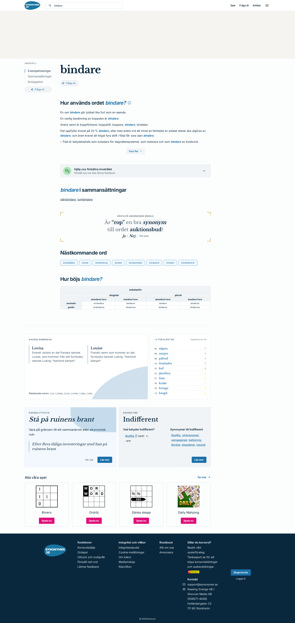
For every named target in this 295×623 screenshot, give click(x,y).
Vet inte (144, 235)
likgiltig (129, 436)
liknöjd (175, 444)
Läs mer (104, 459)
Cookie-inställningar (131, 552)
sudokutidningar (203, 566)
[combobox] (86, 5)
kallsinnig (195, 440)
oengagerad (179, 440)
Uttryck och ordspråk (91, 557)
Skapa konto (241, 572)
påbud (163, 358)
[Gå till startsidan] (32, 5)
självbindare (68, 199)
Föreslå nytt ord (88, 562)
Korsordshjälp (86, 547)
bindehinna (101, 262)
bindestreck (188, 262)
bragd (163, 393)
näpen (163, 348)
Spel (232, 5)
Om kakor (125, 557)
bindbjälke (69, 262)
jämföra (164, 373)
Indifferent (140, 419)
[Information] (129, 103)
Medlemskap (127, 562)
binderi (170, 262)
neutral (200, 444)
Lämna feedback (88, 566)
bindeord (154, 262)
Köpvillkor (125, 566)
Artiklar (257, 5)
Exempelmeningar (39, 71)
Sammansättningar (40, 76)
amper (163, 353)
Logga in (241, 578)
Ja (123, 236)
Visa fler (133, 151)
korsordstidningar (206, 562)
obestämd (188, 444)
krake (163, 383)
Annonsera (166, 552)
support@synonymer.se (202, 584)
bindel (118, 262)
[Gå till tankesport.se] (202, 572)
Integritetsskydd (129, 547)
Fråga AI (244, 5)
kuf (161, 368)
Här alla (89, 459)
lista (162, 378)
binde (85, 262)
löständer (165, 363)
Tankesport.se (196, 557)
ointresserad (190, 435)
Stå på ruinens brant (61, 419)
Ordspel (83, 552)
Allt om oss (166, 547)
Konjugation (35, 81)
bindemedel (135, 262)
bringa (163, 388)
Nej (132, 236)
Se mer (202, 477)
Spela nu (47, 520)
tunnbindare (85, 199)
